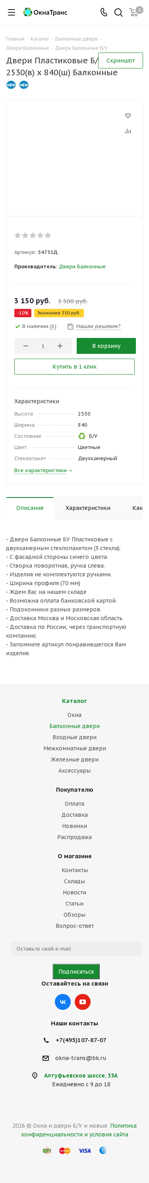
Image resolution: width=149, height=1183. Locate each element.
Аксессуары (74, 770)
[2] (25, 235)
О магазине (75, 856)
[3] (33, 235)
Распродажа (74, 837)
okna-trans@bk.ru (80, 1058)
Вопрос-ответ (75, 925)
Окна (74, 714)
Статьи (74, 903)
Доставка (74, 814)
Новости (74, 892)
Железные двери (75, 759)
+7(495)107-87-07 (81, 1040)
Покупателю (74, 789)
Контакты (75, 870)
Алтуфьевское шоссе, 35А (81, 1075)
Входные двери (74, 737)
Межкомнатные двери (74, 748)
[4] (41, 235)
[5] (48, 235)
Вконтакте (63, 1002)
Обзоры (74, 914)
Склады (74, 881)
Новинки (74, 826)
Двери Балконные (82, 266)
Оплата (74, 803)
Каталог (74, 701)
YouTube (83, 1002)
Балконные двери (74, 726)
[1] (18, 235)
